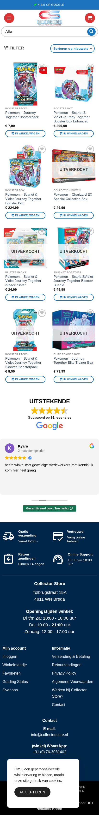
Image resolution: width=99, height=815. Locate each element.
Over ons (10, 690)
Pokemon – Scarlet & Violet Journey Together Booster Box (23, 199)
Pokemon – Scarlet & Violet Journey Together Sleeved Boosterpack (23, 363)
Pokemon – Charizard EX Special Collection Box (73, 197)
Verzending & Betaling (71, 656)
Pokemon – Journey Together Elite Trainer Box (73, 361)
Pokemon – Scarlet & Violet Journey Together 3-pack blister (23, 281)
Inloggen (9, 656)
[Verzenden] (91, 32)
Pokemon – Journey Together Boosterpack (22, 115)
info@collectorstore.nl (49, 735)
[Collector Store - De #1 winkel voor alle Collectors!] (49, 18)
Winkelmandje (14, 665)
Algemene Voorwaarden (72, 682)
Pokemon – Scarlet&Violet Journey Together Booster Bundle (73, 281)
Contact (58, 705)
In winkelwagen (27, 133)
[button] (9, 18)
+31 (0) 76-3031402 (49, 752)
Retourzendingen (66, 665)
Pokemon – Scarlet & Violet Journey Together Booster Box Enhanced (72, 117)
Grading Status (15, 682)
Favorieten (11, 673)
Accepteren (32, 792)
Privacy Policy (64, 673)
